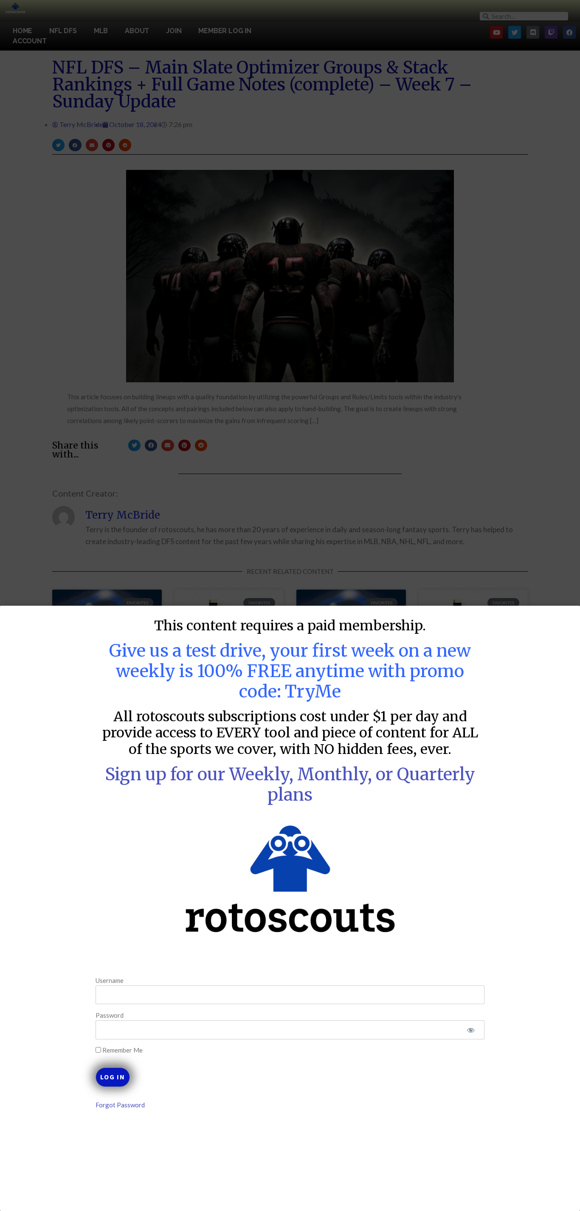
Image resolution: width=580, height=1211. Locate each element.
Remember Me (122, 1050)
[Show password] (470, 1029)
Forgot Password (120, 1105)
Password (110, 1015)
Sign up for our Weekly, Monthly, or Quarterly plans (290, 784)
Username (110, 980)
